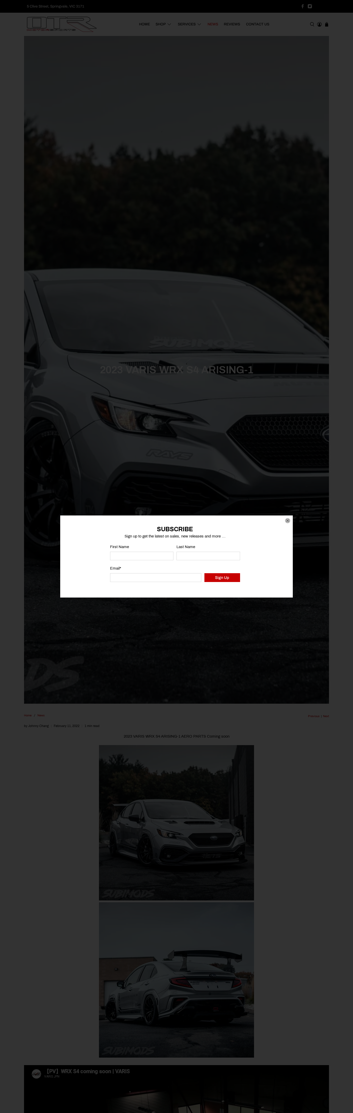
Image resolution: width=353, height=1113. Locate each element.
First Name (119, 547)
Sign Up (222, 578)
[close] (287, 520)
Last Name (186, 547)
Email (115, 568)
